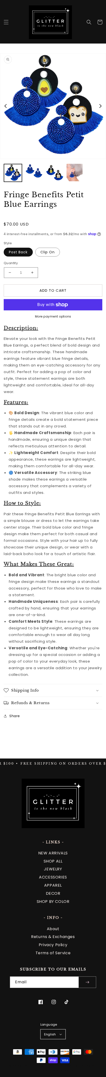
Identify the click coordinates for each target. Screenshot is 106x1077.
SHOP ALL (53, 861)
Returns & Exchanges (53, 937)
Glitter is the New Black (48, 1066)
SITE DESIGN (86, 1066)
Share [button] (14, 715)
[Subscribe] (87, 982)
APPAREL (53, 885)
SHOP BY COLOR (53, 901)
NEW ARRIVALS (53, 853)
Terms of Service (53, 953)
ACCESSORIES (53, 877)
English (50, 1034)
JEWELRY (53, 869)
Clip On (47, 252)
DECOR (53, 893)
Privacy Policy (53, 945)
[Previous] (5, 106)
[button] (6, 22)
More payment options (53, 316)
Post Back (18, 252)
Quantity (11, 263)
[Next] (100, 106)
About (53, 929)
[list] (53, 106)
